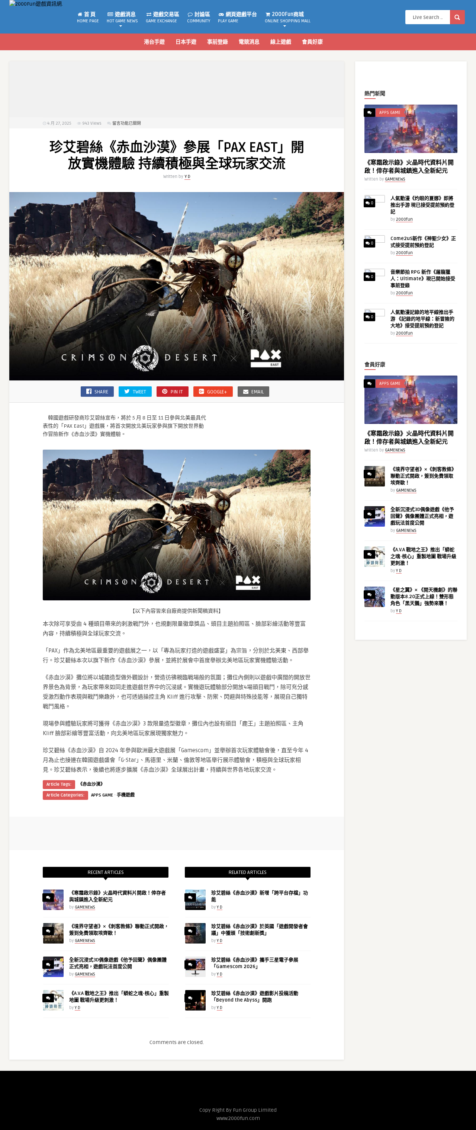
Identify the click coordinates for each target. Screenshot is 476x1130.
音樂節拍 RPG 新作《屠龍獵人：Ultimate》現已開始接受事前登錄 (422, 278)
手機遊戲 (126, 795)
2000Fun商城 (288, 17)
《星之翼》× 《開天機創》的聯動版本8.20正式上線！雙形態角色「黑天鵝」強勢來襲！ (423, 596)
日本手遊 (186, 42)
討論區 (198, 17)
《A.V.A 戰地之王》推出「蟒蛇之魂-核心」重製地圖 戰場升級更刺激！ (423, 556)
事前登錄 (217, 42)
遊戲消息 (122, 17)
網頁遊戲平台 (237, 17)
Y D (187, 176)
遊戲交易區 (162, 17)
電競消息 (249, 42)
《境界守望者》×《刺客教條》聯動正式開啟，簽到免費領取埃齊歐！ (423, 476)
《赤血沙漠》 (91, 784)
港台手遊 (154, 42)
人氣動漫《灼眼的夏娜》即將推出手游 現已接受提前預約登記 (422, 205)
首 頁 (88, 17)
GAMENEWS (85, 907)
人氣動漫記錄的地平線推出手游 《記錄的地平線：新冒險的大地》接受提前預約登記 (422, 319)
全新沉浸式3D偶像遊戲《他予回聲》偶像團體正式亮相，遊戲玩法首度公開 (422, 516)
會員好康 (312, 42)
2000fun (404, 219)
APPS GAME (102, 795)
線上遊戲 (280, 42)
